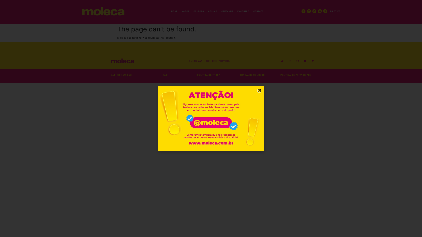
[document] (211, 118)
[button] (259, 91)
